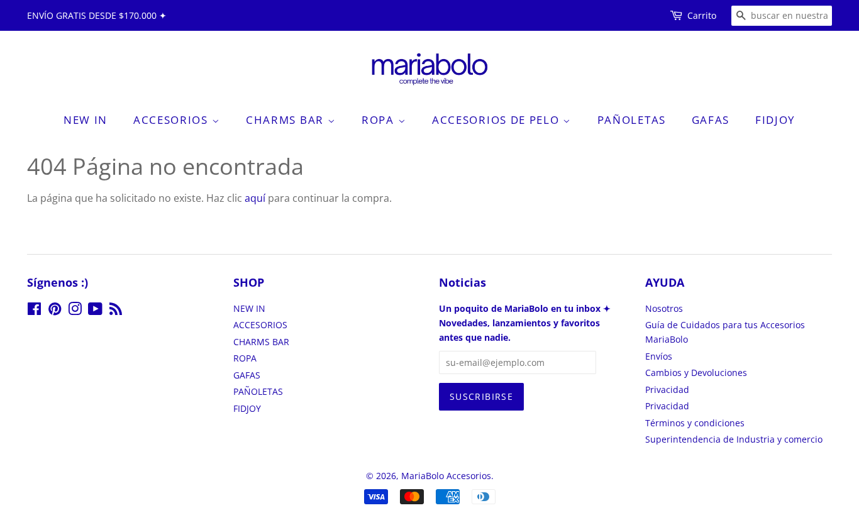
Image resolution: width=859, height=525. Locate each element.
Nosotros (664, 308)
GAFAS (711, 120)
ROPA (380, 120)
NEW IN (86, 120)
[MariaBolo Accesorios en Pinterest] (55, 311)
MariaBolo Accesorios (446, 476)
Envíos (658, 356)
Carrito (701, 15)
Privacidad (667, 389)
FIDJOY (775, 120)
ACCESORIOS (172, 120)
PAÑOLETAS (631, 120)
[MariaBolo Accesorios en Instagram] (75, 311)
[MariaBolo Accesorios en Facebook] (34, 311)
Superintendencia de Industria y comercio (734, 439)
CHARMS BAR (287, 120)
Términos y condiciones (695, 423)
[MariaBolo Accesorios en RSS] (116, 311)
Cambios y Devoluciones (696, 373)
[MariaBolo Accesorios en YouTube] (95, 311)
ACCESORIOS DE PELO (497, 120)
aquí (255, 198)
